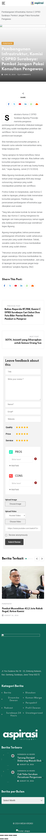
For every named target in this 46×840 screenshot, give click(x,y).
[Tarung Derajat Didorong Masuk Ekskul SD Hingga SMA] (8, 759)
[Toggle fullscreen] (6, 835)
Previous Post (13, 306)
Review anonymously (18, 535)
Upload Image (11, 500)
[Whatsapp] (31, 104)
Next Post (34, 336)
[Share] (11, 835)
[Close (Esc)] (15, 835)
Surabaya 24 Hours (26, 754)
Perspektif (7, 604)
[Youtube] (19, 104)
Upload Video (10, 511)
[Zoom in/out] (2, 835)
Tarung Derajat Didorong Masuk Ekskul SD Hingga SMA (30, 761)
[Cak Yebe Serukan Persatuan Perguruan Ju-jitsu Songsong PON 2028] (8, 775)
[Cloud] (36, 104)
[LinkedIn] (25, 104)
